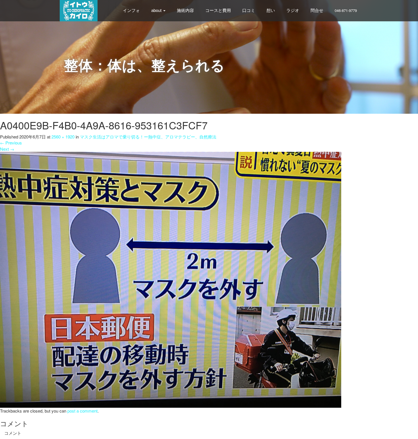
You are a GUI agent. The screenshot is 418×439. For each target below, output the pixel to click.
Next (7, 149)
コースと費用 (218, 10)
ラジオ (292, 10)
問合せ (317, 10)
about (157, 10)
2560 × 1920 (63, 137)
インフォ (131, 10)
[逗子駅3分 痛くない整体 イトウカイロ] (79, 10)
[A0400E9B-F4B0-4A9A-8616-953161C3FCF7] (170, 279)
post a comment (82, 411)
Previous (11, 143)
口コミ (248, 10)
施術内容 (185, 10)
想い (270, 10)
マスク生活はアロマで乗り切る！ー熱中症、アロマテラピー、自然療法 (148, 137)
